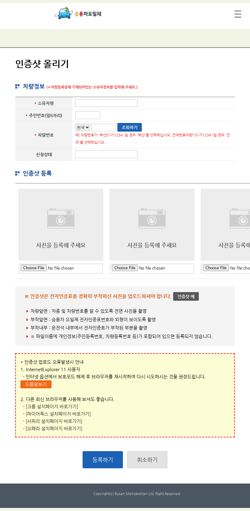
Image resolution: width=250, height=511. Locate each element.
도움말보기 (36, 384)
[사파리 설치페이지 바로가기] (54, 421)
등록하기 (102, 459)
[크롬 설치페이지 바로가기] (52, 406)
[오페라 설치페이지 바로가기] (54, 428)
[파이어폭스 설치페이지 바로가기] (58, 413)
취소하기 (147, 459)
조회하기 (130, 127)
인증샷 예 (186, 296)
